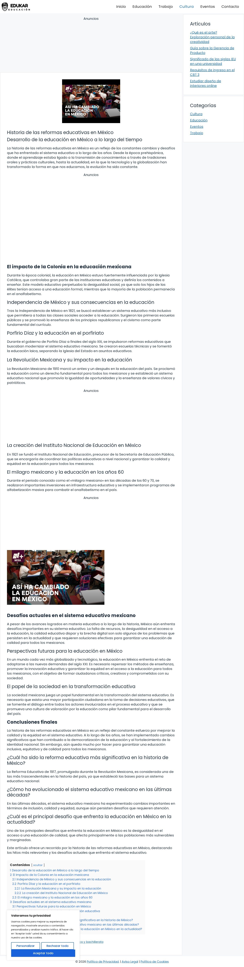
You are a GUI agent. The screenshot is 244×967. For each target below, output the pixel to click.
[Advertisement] (91, 45)
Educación (142, 6)
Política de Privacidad (103, 962)
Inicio (121, 6)
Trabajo (166, 6)
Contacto (230, 6)
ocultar (38, 865)
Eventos (207, 6)
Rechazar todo (57, 946)
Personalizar (25, 946)
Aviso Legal (130, 962)
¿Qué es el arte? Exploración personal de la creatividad (212, 37)
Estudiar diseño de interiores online (205, 83)
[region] (43, 935)
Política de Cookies (155, 962)
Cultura (186, 6)
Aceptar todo (43, 953)
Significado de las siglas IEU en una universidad (213, 61)
